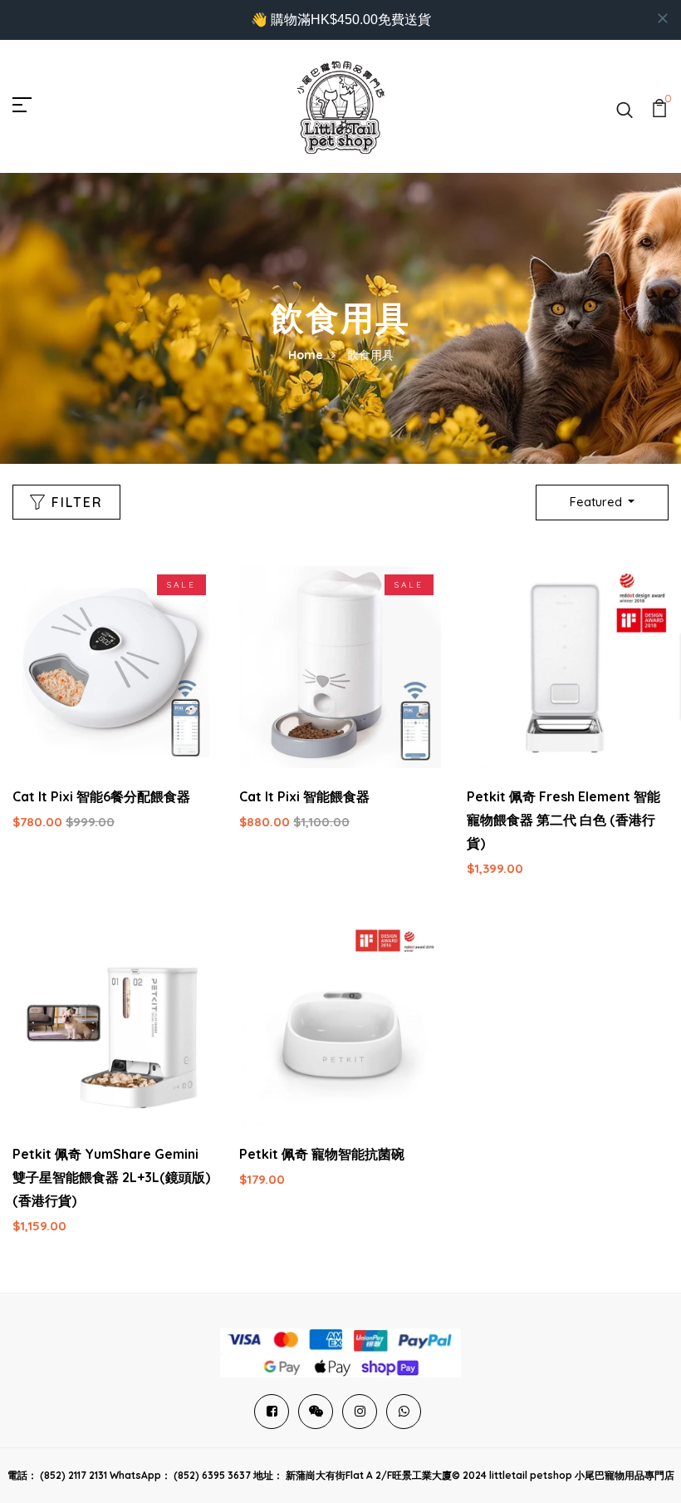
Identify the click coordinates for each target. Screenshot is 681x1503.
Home (305, 354)
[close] (663, 18)
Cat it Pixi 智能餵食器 (304, 796)
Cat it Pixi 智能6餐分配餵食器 (101, 796)
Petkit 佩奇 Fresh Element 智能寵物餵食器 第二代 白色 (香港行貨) (563, 819)
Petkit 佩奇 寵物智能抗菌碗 (321, 1154)
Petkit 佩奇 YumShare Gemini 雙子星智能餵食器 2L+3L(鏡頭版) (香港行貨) (111, 1177)
